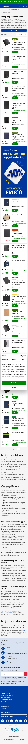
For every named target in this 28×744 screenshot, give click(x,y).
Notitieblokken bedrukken (7, 695)
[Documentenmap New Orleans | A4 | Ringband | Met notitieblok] (6, 280)
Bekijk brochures (5, 706)
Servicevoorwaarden (8, 678)
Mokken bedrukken (5, 691)
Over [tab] (23, 359)
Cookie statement (8, 742)
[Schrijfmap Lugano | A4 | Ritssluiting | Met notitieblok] (6, 105)
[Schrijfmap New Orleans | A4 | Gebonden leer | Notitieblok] (6, 42)
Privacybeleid (23, 677)
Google (15, 678)
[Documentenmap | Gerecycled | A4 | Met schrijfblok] (6, 136)
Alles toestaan (14, 382)
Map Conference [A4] (18, 201)
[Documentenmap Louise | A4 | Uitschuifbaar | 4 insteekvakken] (6, 343)
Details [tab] (14, 359)
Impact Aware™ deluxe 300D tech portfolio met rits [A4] (18, 120)
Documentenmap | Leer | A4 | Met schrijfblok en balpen (18, 58)
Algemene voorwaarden (8, 739)
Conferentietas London (18, 432)
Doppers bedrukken (5, 702)
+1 (2, 271)
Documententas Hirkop (18, 260)
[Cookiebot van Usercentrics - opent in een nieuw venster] (20, 356)
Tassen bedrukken (5, 704)
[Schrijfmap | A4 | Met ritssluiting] (6, 74)
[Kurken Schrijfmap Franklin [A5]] (6, 313)
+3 (2, 442)
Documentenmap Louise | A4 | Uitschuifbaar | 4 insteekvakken (19, 342)
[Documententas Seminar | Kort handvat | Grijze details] (6, 297)
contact (23, 630)
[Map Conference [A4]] (6, 202)
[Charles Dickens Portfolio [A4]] (6, 328)
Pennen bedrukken (5, 697)
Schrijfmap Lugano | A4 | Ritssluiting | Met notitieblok (18, 105)
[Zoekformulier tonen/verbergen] (20, 6)
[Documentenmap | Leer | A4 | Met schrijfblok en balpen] (6, 59)
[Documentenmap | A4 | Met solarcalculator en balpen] (6, 90)
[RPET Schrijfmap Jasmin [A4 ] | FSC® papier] (6, 404)
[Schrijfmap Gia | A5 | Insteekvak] (6, 233)
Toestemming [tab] (5, 359)
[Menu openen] (2, 6)
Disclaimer (21, 742)
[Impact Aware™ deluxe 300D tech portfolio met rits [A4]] (6, 120)
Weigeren (14, 387)
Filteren (15, 30)
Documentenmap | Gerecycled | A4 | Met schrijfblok (18, 136)
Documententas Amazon (19, 215)
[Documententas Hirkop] (6, 263)
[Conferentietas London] (6, 435)
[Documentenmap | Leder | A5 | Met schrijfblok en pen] (6, 248)
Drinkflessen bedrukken (6, 699)
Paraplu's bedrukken (6, 693)
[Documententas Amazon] (6, 218)
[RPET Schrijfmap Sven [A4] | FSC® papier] (6, 420)
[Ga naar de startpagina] (6, 6)
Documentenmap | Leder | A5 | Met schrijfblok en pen (19, 247)
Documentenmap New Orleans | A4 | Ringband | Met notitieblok (18, 282)
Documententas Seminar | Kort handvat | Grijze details (19, 298)
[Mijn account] (23, 6)
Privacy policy (22, 739)
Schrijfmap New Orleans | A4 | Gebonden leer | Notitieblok (19, 44)
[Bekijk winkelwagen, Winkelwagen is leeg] (26, 6)
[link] (8, 449)
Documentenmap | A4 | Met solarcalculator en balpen (18, 88)
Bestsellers (3, 708)
